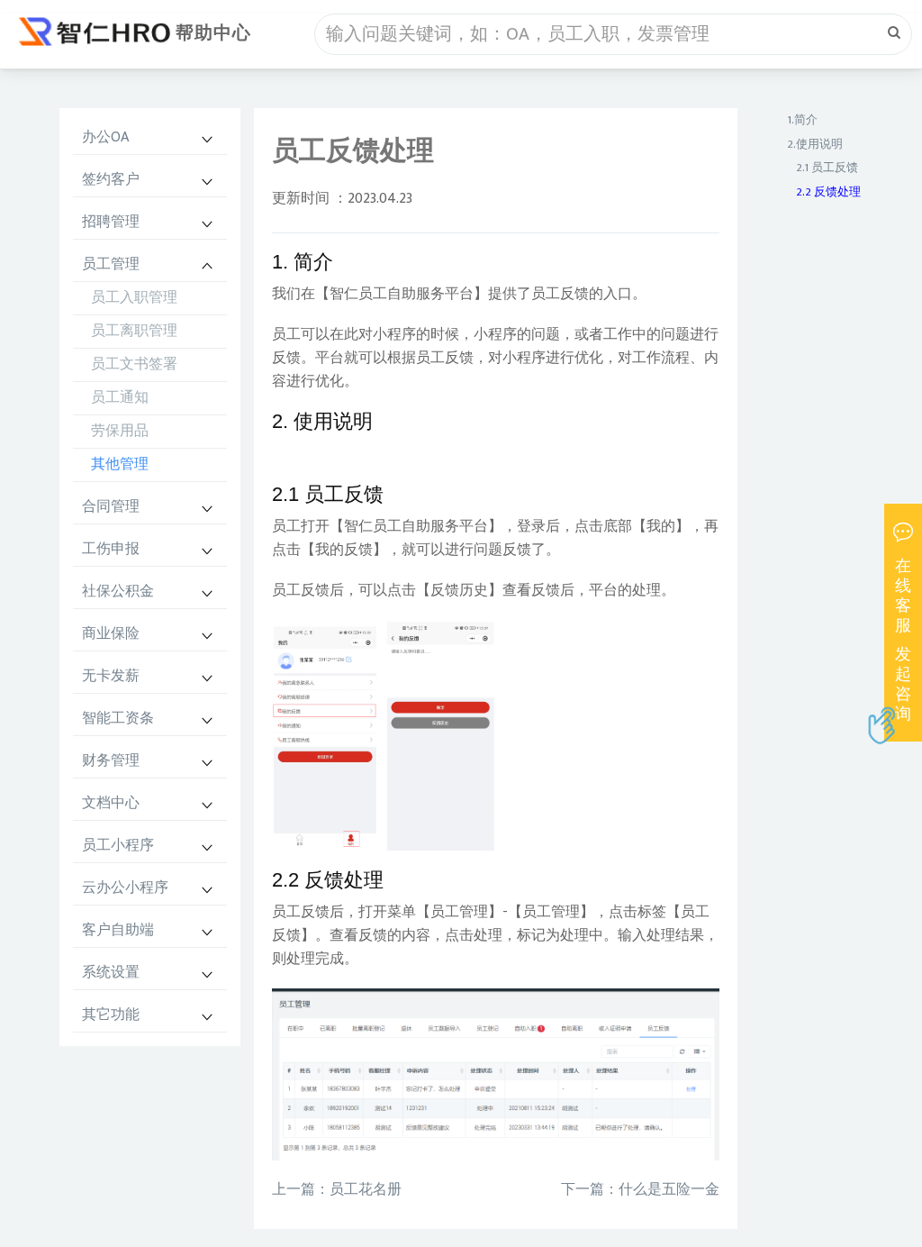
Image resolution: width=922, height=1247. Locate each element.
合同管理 (111, 507)
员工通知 (120, 398)
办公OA (105, 137)
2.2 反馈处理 (828, 192)
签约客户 (111, 180)
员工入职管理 (134, 298)
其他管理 (120, 464)
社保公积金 (118, 591)
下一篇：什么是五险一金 (640, 1190)
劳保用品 (120, 431)
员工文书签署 (134, 364)
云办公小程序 (125, 888)
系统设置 (111, 972)
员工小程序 (118, 845)
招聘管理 (111, 222)
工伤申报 (111, 549)
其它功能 (111, 1015)
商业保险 (111, 634)
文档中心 (111, 803)
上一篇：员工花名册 (337, 1190)
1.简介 (802, 120)
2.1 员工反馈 (827, 167)
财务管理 (111, 761)
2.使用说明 (815, 144)
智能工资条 (118, 718)
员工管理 (111, 264)
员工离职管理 (134, 331)
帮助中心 (213, 33)
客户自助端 (118, 930)
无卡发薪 (111, 676)
